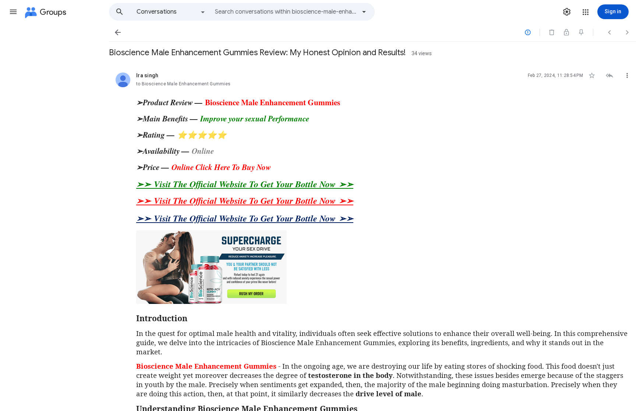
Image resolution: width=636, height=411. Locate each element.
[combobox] (286, 11)
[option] (171, 11)
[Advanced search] (364, 11)
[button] (13, 12)
